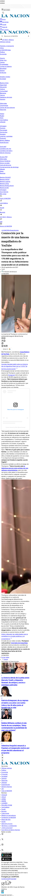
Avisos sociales (5, 163)
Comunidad (4, 91)
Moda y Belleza (5, 140)
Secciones (5, 22)
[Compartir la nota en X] (4, 346)
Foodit (4, 25)
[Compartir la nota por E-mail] (7, 346)
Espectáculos (14, 230)
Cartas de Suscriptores (7, 107)
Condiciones (5, 879)
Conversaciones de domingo (9, 167)
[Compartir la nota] (2, 341)
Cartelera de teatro (6, 151)
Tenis (1, 118)
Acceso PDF (3, 157)
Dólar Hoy (3, 60)
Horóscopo (3, 132)
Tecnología (3, 130)
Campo (2, 62)
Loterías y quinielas (6, 136)
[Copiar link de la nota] (2, 343)
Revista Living (4, 184)
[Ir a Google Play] (6, 856)
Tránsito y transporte (7, 46)
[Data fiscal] (2, 893)
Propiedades (4, 64)
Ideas (2, 171)
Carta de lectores (5, 165)
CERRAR (2, 1)
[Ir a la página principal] (15, 17)
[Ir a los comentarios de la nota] (4, 338)
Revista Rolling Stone (7, 186)
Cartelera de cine (5, 149)
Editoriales (3, 103)
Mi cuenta (5, 30)
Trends (5, 659)
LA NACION (5, 230)
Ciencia (2, 95)
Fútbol (2, 114)
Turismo (2, 128)
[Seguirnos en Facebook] (2, 834)
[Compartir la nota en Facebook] (2, 346)
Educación (3, 87)
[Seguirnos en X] (2, 840)
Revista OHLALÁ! (5, 177)
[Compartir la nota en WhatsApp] (4, 341)
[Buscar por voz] (28, 36)
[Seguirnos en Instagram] (2, 845)
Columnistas (4, 105)
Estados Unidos (5, 77)
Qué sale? (3, 147)
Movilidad (3, 68)
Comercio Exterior (6, 66)
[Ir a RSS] (2, 850)
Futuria (2, 58)
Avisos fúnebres (5, 161)
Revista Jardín (4, 188)
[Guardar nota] (2, 338)
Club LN (4, 27)
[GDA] (6, 885)
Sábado (2, 169)
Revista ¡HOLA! (4, 179)
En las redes (5, 657)
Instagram (11, 375)
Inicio (4, 19)
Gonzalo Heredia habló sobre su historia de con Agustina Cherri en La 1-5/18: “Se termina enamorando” (14, 366)
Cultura (2, 89)
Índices (2, 70)
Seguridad (3, 85)
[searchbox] (14, 36)
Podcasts (3, 138)
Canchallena (4, 120)
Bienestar (3, 93)
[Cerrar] (29, 33)
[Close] (2, 755)
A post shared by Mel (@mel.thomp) (15, 427)
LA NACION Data (5, 50)
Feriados (3, 134)
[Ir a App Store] (6, 860)
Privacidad (12, 879)
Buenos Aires (4, 83)
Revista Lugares (5, 181)
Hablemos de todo (6, 97)
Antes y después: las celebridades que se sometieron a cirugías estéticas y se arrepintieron (14, 636)
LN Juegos (3, 126)
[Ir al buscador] (3, 12)
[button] (15, 129)
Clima (2, 48)
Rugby (2, 116)
